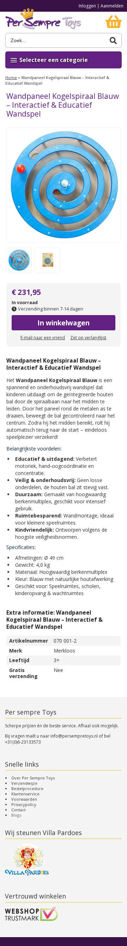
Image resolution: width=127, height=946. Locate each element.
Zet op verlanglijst (88, 338)
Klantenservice (25, 793)
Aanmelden (112, 6)
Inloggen (87, 6)
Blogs (16, 815)
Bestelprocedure (27, 788)
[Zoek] (113, 40)
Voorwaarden (24, 799)
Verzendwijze (24, 783)
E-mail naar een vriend (42, 338)
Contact (18, 809)
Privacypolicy (23, 804)
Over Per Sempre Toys (33, 777)
